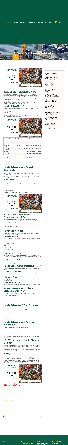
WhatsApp (7, 160)
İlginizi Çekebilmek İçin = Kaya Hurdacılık (10, 411)
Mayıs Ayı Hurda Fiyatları (50, 85)
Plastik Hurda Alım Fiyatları (51, 101)
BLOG (46, 22)
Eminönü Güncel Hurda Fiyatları (52, 77)
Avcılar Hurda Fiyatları (50, 106)
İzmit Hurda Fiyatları (49, 125)
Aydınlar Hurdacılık (8, 162)
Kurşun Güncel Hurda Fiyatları (51, 109)
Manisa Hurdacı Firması (50, 119)
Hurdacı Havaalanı (49, 84)
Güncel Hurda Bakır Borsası (51, 74)
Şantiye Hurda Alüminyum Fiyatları (52, 96)
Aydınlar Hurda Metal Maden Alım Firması (53, 112)
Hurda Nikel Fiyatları (50, 105)
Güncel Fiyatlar (6, 396)
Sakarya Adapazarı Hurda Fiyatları (52, 120)
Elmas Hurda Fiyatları (50, 118)
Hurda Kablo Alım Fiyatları (51, 113)
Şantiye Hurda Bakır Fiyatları (51, 99)
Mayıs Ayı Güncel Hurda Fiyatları (52, 86)
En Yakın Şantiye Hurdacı (50, 91)
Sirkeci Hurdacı (49, 78)
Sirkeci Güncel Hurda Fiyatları (51, 76)
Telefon (6, 159)
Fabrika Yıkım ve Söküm (7, 400)
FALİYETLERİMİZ (31, 22)
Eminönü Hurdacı (49, 80)
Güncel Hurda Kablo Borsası (51, 73)
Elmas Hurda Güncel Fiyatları (51, 114)
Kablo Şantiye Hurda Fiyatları (51, 94)
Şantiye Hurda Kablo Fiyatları (51, 100)
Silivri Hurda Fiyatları (49, 107)
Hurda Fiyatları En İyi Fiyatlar (51, 128)
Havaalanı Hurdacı (49, 90)
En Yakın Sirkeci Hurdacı (50, 79)
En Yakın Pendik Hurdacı (50, 83)
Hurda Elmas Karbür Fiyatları (51, 102)
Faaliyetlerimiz (6, 392)
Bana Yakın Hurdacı (49, 82)
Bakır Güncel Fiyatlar (50, 116)
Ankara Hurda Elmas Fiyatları (51, 117)
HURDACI (16, 22)
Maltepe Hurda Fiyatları (50, 123)
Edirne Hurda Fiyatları (50, 122)
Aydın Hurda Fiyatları (50, 126)
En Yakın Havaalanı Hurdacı (51, 89)
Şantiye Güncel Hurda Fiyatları (51, 92)
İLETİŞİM (50, 22)
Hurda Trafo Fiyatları (50, 103)
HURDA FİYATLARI (23, 22)
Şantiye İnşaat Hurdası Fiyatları (51, 95)
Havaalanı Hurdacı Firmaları (51, 88)
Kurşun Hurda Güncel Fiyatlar (51, 108)
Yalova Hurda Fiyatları (50, 111)
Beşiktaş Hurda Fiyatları (50, 124)
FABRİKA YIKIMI (40, 22)
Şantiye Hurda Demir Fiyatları (51, 97)
